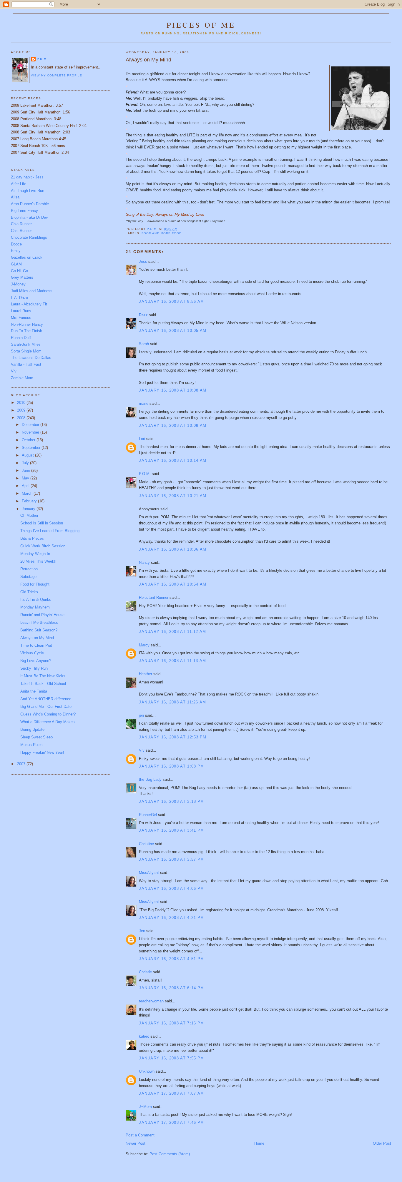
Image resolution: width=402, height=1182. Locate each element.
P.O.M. (145, 474)
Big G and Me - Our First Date (46, 706)
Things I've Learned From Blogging (49, 531)
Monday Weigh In (35, 553)
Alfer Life (18, 184)
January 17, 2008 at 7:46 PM (171, 1122)
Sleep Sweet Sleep (36, 737)
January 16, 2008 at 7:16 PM (171, 1023)
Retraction (29, 569)
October (29, 440)
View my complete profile (56, 75)
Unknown (147, 1071)
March (28, 493)
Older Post (382, 1143)
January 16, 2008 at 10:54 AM (172, 584)
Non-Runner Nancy (27, 324)
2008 (21, 418)
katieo (144, 1036)
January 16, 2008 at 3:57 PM (171, 859)
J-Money (18, 284)
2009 (21, 410)
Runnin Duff (21, 337)
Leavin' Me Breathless (39, 622)
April (26, 486)
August (28, 455)
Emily (16, 250)
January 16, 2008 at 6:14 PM (171, 988)
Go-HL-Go (19, 271)
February (30, 501)
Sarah (144, 344)
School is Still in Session (41, 523)
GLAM (16, 264)
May (26, 478)
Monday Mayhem (35, 607)
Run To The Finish (26, 331)
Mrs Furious (21, 317)
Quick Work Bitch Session (42, 546)
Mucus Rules (31, 745)
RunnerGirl (148, 814)
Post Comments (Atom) (169, 1154)
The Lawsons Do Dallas (31, 357)
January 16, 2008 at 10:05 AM (172, 330)
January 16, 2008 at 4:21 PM (171, 917)
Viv (141, 750)
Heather (145, 674)
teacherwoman (151, 1001)
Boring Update (32, 729)
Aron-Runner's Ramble (30, 204)
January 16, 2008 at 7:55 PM (171, 1058)
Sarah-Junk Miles (26, 344)
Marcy (144, 645)
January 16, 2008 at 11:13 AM (172, 660)
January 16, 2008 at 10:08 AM (172, 390)
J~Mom (145, 1106)
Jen (142, 931)
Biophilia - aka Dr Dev (29, 217)
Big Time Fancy (24, 210)
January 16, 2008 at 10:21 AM (172, 496)
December (31, 424)
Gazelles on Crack (26, 257)
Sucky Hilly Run (34, 668)
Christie (145, 972)
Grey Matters (22, 277)
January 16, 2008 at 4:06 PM (171, 888)
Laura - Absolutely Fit (29, 304)
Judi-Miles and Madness (31, 291)
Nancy (144, 562)
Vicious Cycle (32, 653)
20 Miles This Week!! (38, 561)
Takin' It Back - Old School (43, 683)
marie (143, 403)
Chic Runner (21, 230)
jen (141, 715)
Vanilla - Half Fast (26, 364)
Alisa (15, 197)
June (26, 470)
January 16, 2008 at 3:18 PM (171, 801)
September (31, 447)
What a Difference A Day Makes (47, 722)
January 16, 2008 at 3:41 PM (171, 830)
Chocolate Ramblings (29, 237)
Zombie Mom (22, 378)
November (31, 432)
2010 (21, 402)
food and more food (161, 233)
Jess (143, 261)
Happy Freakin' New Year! (42, 752)
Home (259, 1143)
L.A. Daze (19, 297)
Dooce (16, 244)
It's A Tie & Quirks (35, 599)
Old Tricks (29, 592)
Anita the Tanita (33, 691)
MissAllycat (149, 872)
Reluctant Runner (153, 597)
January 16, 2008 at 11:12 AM (172, 631)
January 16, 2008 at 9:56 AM (171, 301)
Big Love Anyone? (35, 660)
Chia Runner (21, 224)
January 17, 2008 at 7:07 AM (171, 1093)
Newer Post (135, 1143)
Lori (142, 439)
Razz (143, 315)
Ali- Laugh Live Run (27, 190)
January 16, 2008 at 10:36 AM (172, 549)
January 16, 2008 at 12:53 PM (172, 737)
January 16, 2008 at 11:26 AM (172, 702)
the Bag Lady (150, 779)
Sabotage (28, 576)
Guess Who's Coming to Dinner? (48, 714)
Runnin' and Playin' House (42, 615)
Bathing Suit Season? (38, 630)
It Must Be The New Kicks (42, 676)
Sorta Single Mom (26, 351)
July (26, 463)
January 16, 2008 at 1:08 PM (171, 766)
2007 (21, 764)
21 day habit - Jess (27, 177)
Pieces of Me (201, 25)
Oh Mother (29, 515)
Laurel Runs (21, 311)
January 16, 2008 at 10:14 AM (172, 460)
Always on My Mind (37, 638)
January (29, 508)
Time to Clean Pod (36, 645)
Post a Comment (140, 1135)
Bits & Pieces (32, 538)
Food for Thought (34, 584)
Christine (146, 844)
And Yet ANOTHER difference (45, 699)
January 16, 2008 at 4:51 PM (171, 959)
